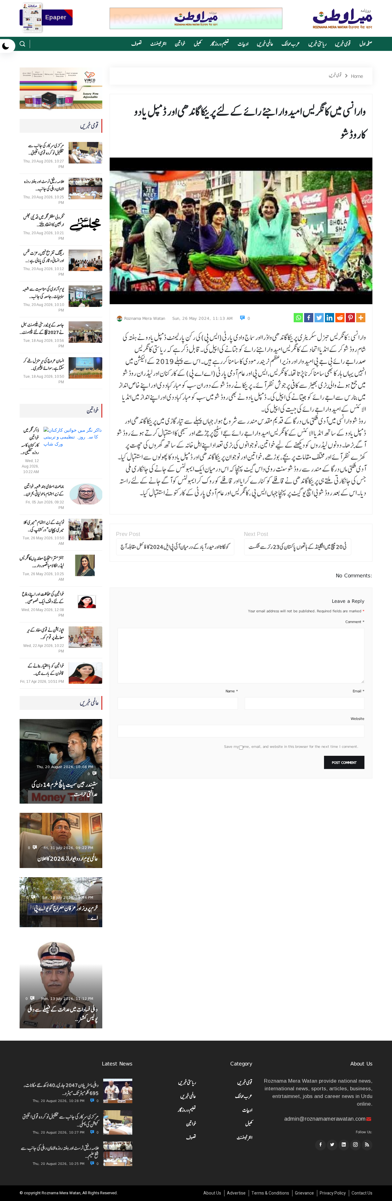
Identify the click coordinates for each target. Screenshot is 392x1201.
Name (232, 691)
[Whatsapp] (298, 317)
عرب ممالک (291, 44)
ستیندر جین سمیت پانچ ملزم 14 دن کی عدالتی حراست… (65, 789)
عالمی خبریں (265, 44)
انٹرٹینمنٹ (158, 44)
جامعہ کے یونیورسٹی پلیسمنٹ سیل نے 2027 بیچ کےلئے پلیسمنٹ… (42, 328)
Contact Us (362, 1193)
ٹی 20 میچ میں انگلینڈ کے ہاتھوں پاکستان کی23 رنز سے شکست (298, 546)
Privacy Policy (333, 1193)
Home (357, 76)
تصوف (136, 44)
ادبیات (243, 44)
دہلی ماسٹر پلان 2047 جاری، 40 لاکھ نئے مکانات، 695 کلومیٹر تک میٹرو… (61, 1089)
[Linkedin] (329, 317)
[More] (360, 317)
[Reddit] (340, 317)
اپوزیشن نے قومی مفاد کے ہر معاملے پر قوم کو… (45, 633)
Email (358, 691)
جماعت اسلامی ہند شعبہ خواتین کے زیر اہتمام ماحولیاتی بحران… (44, 490)
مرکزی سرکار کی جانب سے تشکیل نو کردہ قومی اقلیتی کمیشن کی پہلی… (60, 1121)
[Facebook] (308, 317)
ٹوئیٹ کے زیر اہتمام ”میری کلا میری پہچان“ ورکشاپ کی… (44, 526)
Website (357, 719)
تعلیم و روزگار (219, 44)
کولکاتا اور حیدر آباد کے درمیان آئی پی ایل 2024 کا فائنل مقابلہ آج (175, 546)
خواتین (180, 44)
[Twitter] (319, 317)
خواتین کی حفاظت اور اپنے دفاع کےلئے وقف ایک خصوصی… (43, 598)
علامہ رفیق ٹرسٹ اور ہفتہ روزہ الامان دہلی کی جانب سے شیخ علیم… (60, 1152)
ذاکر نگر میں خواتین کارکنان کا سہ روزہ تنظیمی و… (30, 441)
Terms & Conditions (270, 1193)
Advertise (236, 1193)
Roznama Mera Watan (144, 318)
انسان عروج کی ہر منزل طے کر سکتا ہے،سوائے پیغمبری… (43, 364)
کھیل (198, 44)
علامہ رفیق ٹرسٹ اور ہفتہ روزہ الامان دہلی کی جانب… (44, 185)
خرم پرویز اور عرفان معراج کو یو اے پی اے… (66, 913)
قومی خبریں (343, 44)
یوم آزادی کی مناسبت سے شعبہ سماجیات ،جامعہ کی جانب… (43, 292)
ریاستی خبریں (317, 44)
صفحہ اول (366, 44)
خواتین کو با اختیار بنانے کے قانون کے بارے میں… (46, 669)
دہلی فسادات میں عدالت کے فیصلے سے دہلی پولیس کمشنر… (63, 1014)
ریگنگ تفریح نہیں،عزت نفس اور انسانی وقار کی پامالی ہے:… (43, 257)
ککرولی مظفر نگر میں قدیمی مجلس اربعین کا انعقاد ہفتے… (43, 221)
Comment (354, 622)
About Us (212, 1193)
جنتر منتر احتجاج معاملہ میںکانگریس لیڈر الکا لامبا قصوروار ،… (42, 562)
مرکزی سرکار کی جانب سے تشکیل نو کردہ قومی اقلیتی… (46, 149)
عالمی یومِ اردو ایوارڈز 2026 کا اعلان (67, 858)
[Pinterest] (350, 317)
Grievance (304, 1193)
